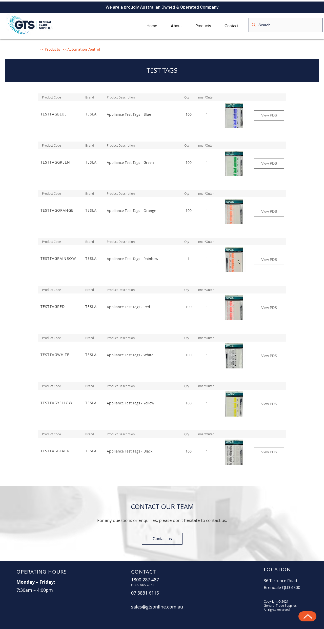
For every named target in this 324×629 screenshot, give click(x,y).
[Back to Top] (307, 616)
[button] (125, 49)
